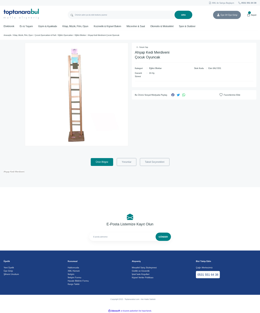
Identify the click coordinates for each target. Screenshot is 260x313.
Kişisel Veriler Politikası (142, 277)
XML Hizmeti (74, 271)
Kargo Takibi (73, 284)
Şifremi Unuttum (11, 274)
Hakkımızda (73, 267)
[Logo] (21, 14)
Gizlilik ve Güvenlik (141, 271)
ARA (183, 15)
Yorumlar (126, 162)
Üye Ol (224, 15)
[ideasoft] (114, 310)
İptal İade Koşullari (140, 274)
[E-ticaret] (129, 311)
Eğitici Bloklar (155, 68)
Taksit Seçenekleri (154, 162)
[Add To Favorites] (230, 95)
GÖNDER (163, 237)
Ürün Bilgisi (102, 162)
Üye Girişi (8, 271)
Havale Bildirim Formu (78, 281)
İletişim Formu (74, 277)
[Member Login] (218, 15)
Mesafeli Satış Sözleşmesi (144, 267)
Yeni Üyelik (9, 267)
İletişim (71, 274)
